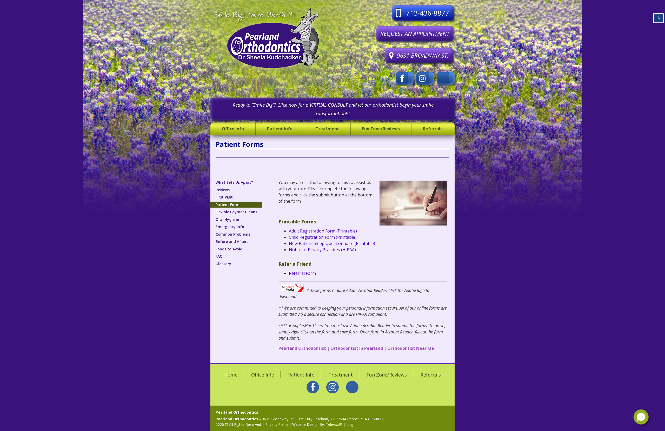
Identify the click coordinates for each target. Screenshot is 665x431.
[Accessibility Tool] (658, 18)
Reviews (223, 189)
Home (230, 375)
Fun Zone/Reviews (387, 375)
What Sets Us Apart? (234, 182)
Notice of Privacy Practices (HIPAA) (322, 249)
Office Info (262, 375)
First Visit (224, 197)
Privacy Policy (276, 424)
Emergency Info (230, 226)
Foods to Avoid (229, 249)
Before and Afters (232, 241)
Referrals (431, 375)
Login (351, 424)
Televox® (334, 424)
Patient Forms (228, 204)
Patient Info (301, 375)
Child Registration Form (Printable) (322, 237)
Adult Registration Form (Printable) (323, 231)
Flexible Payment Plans (236, 211)
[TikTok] (446, 78)
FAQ (219, 256)
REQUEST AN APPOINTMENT (414, 33)
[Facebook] (405, 78)
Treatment (340, 375)
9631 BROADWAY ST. (423, 55)
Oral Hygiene (227, 219)
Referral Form (302, 273)
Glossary (223, 263)
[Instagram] (425, 78)
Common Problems (233, 234)
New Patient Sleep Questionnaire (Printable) (332, 243)
